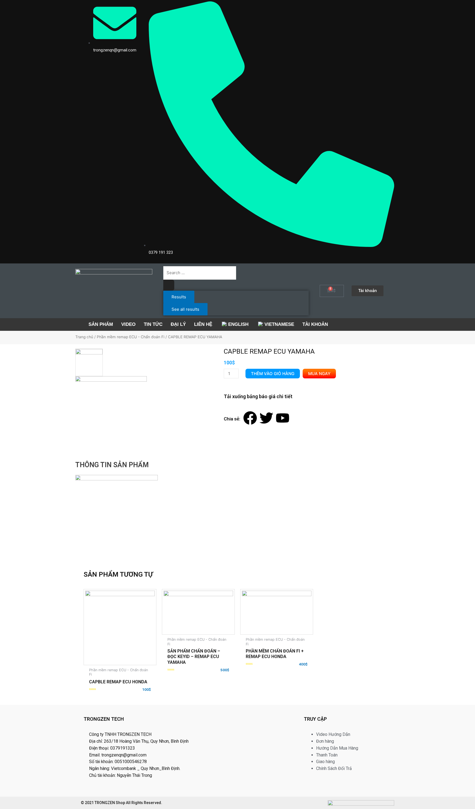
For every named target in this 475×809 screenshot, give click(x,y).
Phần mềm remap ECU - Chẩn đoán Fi (130, 337)
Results (179, 296)
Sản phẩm (101, 324)
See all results (185, 309)
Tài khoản (315, 324)
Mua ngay (319, 373)
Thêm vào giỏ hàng (272, 373)
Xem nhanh (140, 649)
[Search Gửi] (168, 285)
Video (128, 324)
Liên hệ (203, 324)
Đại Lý (178, 324)
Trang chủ (84, 337)
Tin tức (153, 324)
